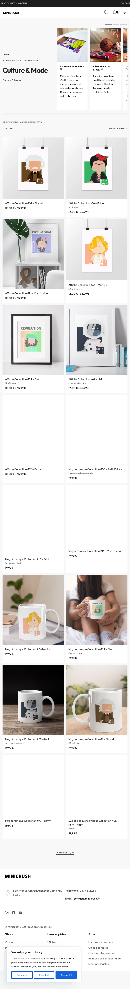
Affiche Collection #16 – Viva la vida (26, 293)
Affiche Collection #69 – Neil (85, 379)
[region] (44, 964)
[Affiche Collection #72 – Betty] (33, 430)
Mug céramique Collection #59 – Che (90, 649)
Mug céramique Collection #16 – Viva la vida (94, 551)
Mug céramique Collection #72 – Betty (28, 820)
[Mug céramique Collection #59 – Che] (96, 610)
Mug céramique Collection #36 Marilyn (28, 649)
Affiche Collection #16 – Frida (86, 203)
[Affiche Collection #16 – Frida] (96, 168)
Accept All (66, 975)
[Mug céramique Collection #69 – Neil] (33, 700)
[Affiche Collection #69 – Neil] (96, 340)
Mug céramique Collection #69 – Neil (27, 739)
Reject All (44, 975)
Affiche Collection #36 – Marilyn (87, 285)
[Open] (125, 12)
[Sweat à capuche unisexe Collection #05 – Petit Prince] (96, 785)
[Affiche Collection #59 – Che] (33, 340)
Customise (21, 975)
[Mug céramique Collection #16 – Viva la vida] (96, 515)
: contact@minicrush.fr (86, 898)
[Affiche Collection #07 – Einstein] (33, 168)
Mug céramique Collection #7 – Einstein (91, 739)
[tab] (108, 24)
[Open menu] (24, 12)
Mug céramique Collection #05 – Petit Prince (95, 469)
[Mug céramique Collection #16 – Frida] (33, 520)
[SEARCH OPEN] (106, 12)
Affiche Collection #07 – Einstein (24, 203)
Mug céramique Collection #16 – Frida (27, 559)
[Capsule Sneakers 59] (72, 44)
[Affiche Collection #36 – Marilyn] (96, 249)
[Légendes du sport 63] (105, 44)
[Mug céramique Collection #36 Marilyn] (33, 610)
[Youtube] (20, 912)
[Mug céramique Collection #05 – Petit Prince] (96, 430)
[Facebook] (13, 912)
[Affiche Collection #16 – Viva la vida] (33, 254)
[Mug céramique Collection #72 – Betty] (33, 785)
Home (6, 54)
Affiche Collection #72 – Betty (23, 469)
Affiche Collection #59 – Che (22, 379)
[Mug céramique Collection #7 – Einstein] (96, 700)
